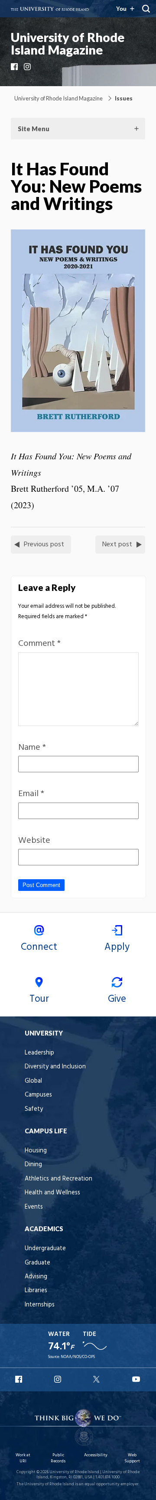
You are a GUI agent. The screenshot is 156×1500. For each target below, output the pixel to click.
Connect (39, 947)
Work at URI (23, 1458)
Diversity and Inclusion (55, 1067)
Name (32, 748)
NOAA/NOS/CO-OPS (78, 1357)
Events (34, 1207)
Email (31, 794)
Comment (39, 644)
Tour (39, 999)
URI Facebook (19, 1379)
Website (34, 841)
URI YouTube (136, 1379)
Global (33, 1081)
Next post (117, 544)
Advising (36, 1277)
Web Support (132, 1458)
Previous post (44, 544)
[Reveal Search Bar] (146, 8)
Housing (36, 1151)
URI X (97, 1379)
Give (117, 999)
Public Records (58, 1458)
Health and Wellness (52, 1193)
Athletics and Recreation (58, 1179)
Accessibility (95, 1455)
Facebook (15, 66)
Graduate (37, 1263)
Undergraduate (45, 1249)
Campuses (38, 1095)
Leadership (39, 1053)
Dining (33, 1165)
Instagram (28, 66)
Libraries (36, 1291)
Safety (34, 1109)
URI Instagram (58, 1379)
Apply (117, 947)
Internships (40, 1305)
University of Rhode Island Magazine (67, 43)
